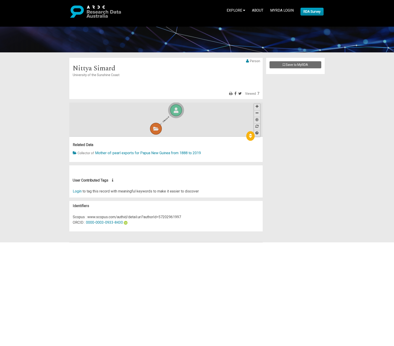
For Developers (26, 267)
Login (77, 191)
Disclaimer (22, 261)
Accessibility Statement (33, 297)
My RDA (20, 250)
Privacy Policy (25, 291)
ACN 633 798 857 (14, 305)
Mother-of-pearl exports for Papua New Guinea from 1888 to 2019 (148, 153)
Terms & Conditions (29, 286)
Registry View (25, 278)
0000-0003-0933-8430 (104, 222)
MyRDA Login (282, 10)
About (257, 10)
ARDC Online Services (31, 272)
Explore (235, 10)
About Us (21, 245)
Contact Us (22, 256)
